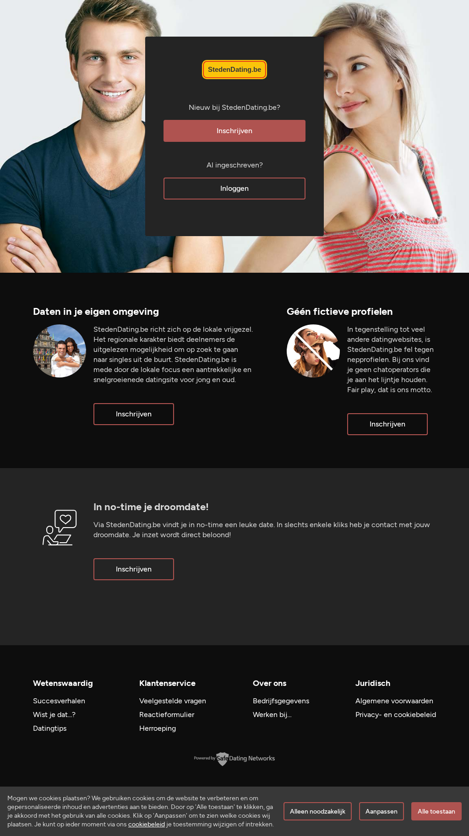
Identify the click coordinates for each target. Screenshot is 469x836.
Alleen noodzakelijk (317, 811)
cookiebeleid (146, 824)
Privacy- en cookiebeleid (395, 714)
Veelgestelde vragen (172, 700)
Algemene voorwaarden (394, 700)
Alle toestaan (436, 811)
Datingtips (49, 728)
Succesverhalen (59, 700)
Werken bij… (272, 714)
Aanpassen (381, 811)
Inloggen (234, 188)
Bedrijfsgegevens (281, 700)
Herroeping (157, 728)
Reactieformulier (166, 714)
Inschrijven (234, 130)
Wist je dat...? (54, 714)
